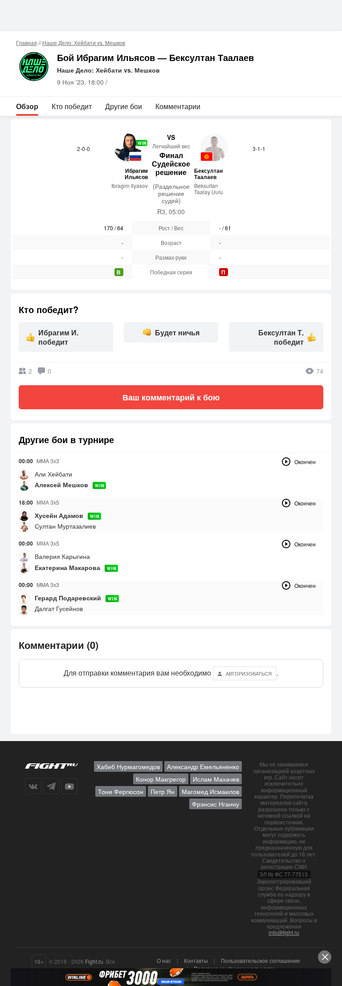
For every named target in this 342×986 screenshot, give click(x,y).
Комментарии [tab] (177, 106)
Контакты (196, 960)
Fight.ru (94, 961)
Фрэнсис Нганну (215, 803)
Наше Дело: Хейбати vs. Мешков (83, 42)
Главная (26, 42)
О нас (164, 960)
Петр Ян (163, 791)
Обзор (27, 106)
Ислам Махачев (216, 778)
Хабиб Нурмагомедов (128, 766)
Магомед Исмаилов (210, 791)
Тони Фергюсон (120, 791)
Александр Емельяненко (203, 766)
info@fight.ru (284, 932)
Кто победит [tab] (72, 106)
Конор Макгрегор (161, 778)
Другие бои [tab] (123, 106)
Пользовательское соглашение (260, 960)
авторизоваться (249, 673)
